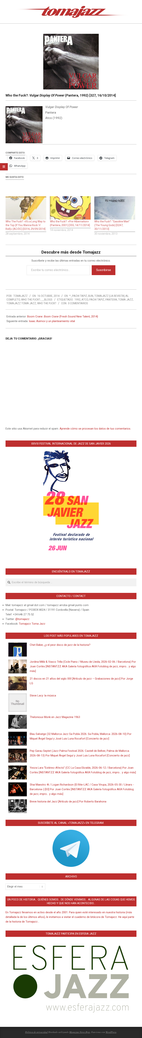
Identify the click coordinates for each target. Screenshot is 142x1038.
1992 (77, 299)
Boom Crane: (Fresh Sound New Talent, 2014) (62, 316)
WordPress (111, 1032)
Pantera (111, 299)
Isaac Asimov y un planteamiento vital (52, 321)
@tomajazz (22, 619)
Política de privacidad (36, 1032)
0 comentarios (78, 303)
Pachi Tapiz (96, 299)
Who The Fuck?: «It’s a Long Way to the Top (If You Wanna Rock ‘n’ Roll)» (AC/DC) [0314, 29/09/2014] (25, 225)
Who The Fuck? (30, 299)
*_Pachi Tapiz (78, 295)
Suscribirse (103, 270)
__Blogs (46, 299)
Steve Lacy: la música (43, 695)
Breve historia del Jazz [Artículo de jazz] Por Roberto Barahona (68, 801)
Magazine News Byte (79, 1032)
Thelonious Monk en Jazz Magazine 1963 (55, 717)
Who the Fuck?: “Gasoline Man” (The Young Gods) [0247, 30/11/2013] (112, 225)
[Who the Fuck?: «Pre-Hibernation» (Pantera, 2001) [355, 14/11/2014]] (70, 208)
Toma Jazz (125, 299)
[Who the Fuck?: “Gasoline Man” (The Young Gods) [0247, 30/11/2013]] (114, 208)
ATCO (85, 299)
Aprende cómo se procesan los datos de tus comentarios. (95, 428)
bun (90, 295)
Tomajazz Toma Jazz (21, 303)
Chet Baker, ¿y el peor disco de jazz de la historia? (60, 645)
